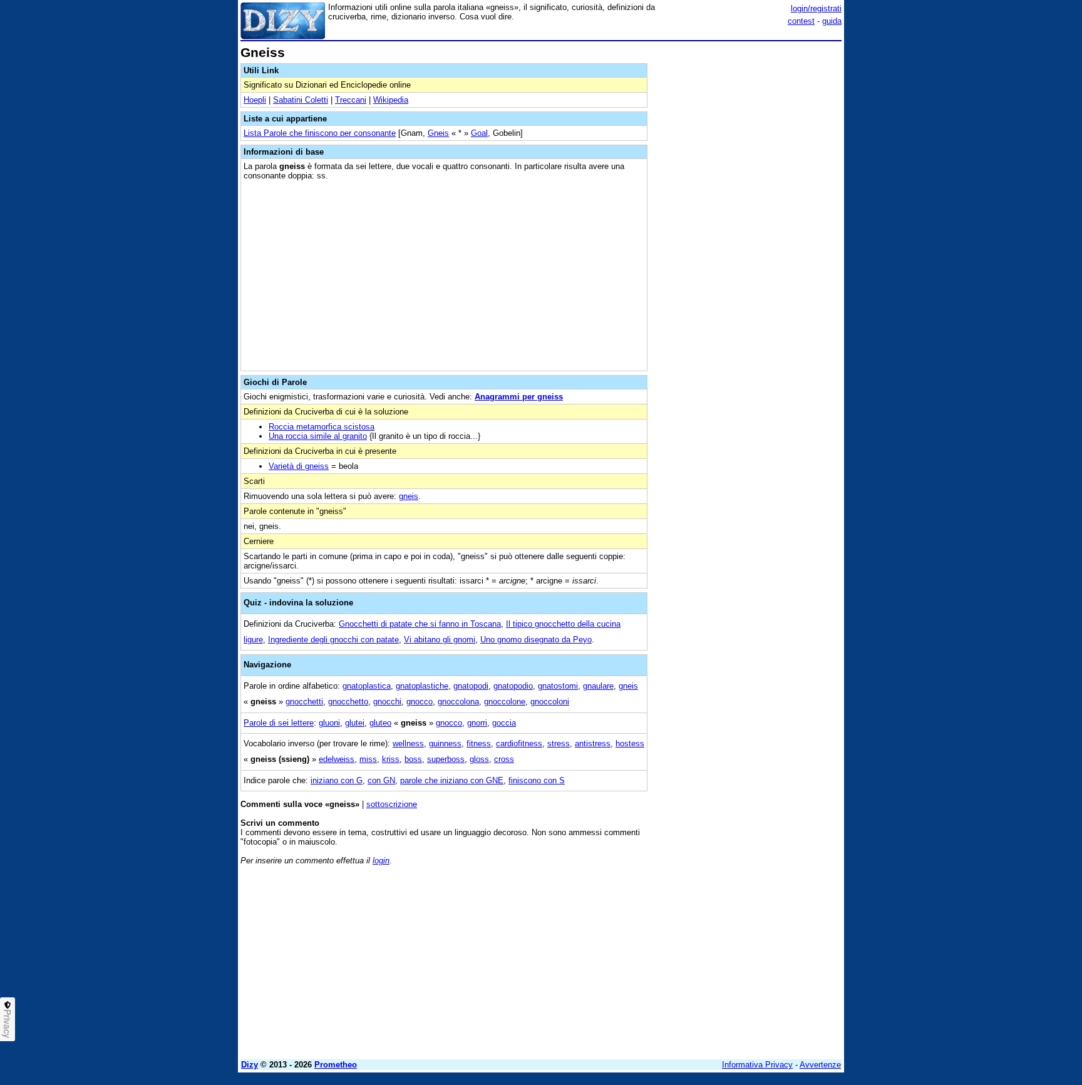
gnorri (477, 723)
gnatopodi (470, 686)
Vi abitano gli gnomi (439, 639)
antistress (593, 743)
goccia (504, 723)
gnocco (419, 701)
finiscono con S (536, 780)
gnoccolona (458, 701)
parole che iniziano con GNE (451, 780)
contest (801, 21)
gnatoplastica (367, 686)
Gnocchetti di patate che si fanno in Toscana (420, 624)
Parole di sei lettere (279, 723)
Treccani (350, 100)
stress (558, 743)
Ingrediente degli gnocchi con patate (333, 639)
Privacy (7, 1023)
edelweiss (336, 759)
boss (413, 759)
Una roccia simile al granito (318, 436)
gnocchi (387, 701)
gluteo (380, 723)
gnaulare (598, 686)
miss (368, 759)
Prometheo (335, 1064)
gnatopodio (513, 686)
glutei (354, 723)
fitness (478, 743)
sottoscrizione (391, 804)
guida (832, 21)
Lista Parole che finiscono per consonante (320, 133)
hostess (630, 743)
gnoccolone (504, 701)
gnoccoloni (549, 701)
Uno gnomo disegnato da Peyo (536, 639)
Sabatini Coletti (300, 100)
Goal (479, 133)
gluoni (329, 723)
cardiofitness (519, 743)
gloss (479, 759)
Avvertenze (820, 1064)
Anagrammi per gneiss (519, 396)
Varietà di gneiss (299, 466)
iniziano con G (337, 780)
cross (504, 759)
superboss (446, 759)
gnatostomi (558, 686)
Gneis (438, 133)
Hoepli (255, 100)
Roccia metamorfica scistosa (321, 426)
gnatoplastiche (422, 686)
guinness (445, 743)
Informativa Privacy (757, 1064)
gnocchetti (304, 701)
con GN (381, 780)
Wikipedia (390, 100)
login (381, 860)
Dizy (249, 1064)
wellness (408, 743)
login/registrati (816, 8)
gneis (408, 496)
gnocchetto (348, 701)
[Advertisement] (748, 233)
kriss (390, 759)
